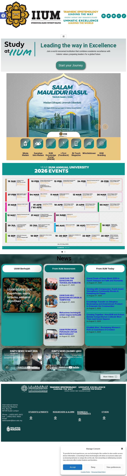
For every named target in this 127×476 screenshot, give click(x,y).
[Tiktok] (124, 16)
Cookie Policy (85, 472)
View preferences (114, 467)
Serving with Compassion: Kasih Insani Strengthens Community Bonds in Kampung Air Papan (105, 291)
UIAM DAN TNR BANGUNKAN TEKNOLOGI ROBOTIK (70, 280)
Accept (73, 467)
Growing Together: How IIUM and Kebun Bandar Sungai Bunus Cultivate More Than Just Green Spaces (105, 317)
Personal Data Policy (98, 472)
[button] (122, 448)
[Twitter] (108, 16)
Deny (93, 467)
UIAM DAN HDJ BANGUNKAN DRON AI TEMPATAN (70, 297)
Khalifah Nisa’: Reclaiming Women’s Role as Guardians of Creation (103, 328)
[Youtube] (113, 16)
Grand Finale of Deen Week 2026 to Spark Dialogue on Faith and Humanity (105, 279)
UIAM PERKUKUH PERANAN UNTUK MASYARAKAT (68, 332)
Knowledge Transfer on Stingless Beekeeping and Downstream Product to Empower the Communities (104, 304)
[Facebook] (103, 16)
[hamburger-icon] (63, 36)
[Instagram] (119, 16)
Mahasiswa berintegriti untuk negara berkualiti (70, 314)
